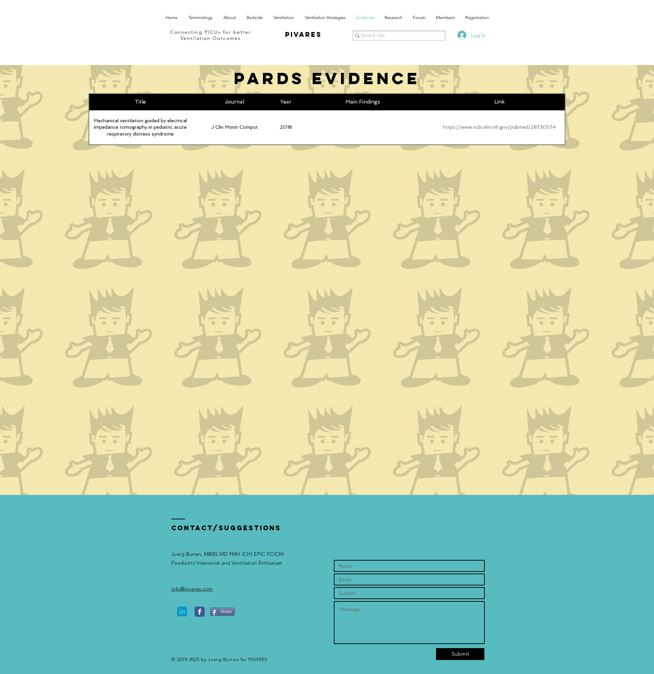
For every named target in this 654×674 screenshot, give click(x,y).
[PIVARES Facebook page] (199, 612)
